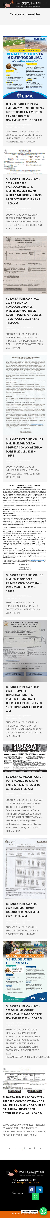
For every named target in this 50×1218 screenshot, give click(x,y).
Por (23, 125)
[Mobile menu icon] (44, 4)
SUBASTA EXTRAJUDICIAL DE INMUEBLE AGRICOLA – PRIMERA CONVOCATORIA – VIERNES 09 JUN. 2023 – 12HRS (24, 583)
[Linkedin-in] (39, 1189)
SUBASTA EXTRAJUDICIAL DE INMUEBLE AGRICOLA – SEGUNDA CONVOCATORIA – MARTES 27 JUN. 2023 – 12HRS (24, 447)
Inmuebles (10, 125)
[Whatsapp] (35, 1196)
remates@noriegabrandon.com (27, 1183)
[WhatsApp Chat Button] (43, 1211)
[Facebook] (32, 1189)
